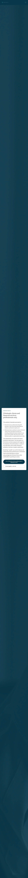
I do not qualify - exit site (10, 466)
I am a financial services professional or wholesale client (14, 462)
